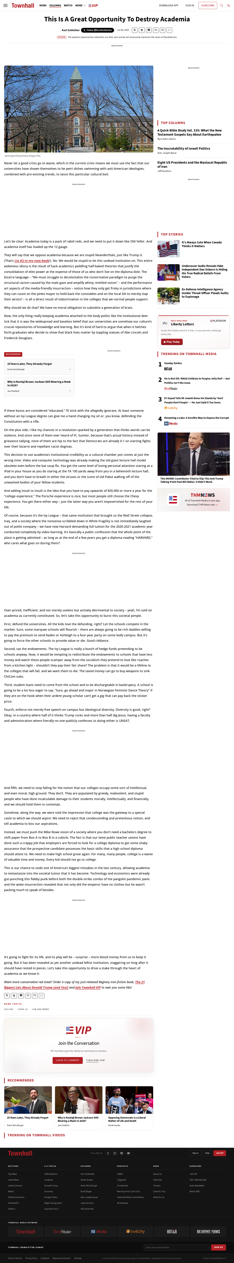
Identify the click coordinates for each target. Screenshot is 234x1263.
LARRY (120, 1174)
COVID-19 (23, 1009)
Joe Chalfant (63, 1125)
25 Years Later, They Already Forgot (27, 1118)
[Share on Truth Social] (142, 30)
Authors (11, 1208)
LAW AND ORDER (40, 1009)
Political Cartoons (16, 1197)
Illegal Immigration (53, 1203)
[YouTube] (128, 1153)
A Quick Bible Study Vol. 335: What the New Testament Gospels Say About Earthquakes (189, 132)
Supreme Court (51, 1208)
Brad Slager (86, 1191)
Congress (48, 1179)
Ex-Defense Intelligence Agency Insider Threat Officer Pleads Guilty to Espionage (205, 293)
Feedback (45, 1258)
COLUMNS (55, 5)
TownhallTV (13, 1203)
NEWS (43, 5)
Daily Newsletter (197, 1185)
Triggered (121, 1179)
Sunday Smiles (173, 363)
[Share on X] (134, 30)
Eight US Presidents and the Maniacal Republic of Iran (192, 164)
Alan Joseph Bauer (89, 1197)
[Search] (221, 5)
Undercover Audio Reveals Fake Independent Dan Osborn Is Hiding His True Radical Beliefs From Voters (204, 271)
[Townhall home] (20, 1153)
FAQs (207, 1153)
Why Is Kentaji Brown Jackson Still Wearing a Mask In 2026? (78, 1119)
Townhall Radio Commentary (130, 1197)
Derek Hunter (114, 1125)
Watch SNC (195, 1191)
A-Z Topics (50, 1166)
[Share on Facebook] (149, 30)
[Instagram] (115, 1153)
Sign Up (218, 1247)
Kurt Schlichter (71, 30)
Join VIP (219, 1153)
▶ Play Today (172, 342)
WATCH (68, 5)
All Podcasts (122, 1203)
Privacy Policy (31, 1258)
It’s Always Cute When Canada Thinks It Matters (202, 244)
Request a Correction (62, 1258)
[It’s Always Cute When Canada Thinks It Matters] (168, 249)
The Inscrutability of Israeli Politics (183, 148)
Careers (156, 1185)
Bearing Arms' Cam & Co (128, 1191)
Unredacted (122, 1185)
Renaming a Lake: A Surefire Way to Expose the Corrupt (196, 418)
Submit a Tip (159, 1191)
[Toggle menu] (5, 5)
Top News (12, 1174)
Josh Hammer (87, 1203)
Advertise (157, 1179)
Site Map (78, 1258)
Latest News (13, 1179)
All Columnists (87, 1208)
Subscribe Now (95, 1060)
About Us (157, 1174)
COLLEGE (8, 1009)
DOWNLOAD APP (168, 5)
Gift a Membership (198, 1179)
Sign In (195, 1153)
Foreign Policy (50, 1197)
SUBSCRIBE (207, 5)
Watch (11, 1191)
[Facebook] (121, 1153)
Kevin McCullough (15, 1125)
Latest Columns (15, 1185)
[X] (108, 1153)
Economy (48, 1191)
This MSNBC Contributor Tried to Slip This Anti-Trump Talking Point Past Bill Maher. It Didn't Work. (191, 480)
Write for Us (158, 1197)
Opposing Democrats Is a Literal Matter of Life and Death (127, 1119)
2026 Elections (50, 1174)
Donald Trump (51, 1185)
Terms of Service (15, 1258)
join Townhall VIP (88, 987)
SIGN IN (190, 5)
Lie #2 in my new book (32, 261)
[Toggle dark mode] (229, 5)
